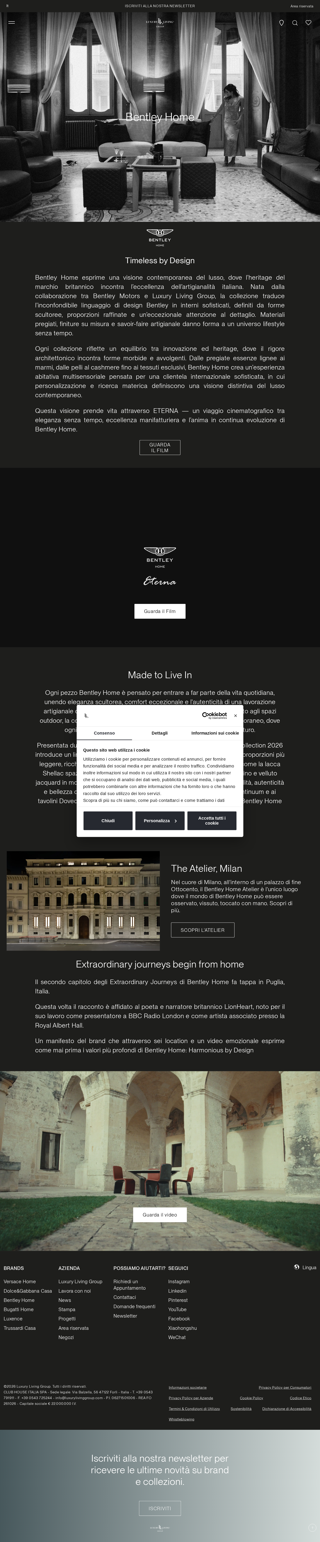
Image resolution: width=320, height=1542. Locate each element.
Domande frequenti (135, 1306)
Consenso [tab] (104, 733)
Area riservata (74, 1328)
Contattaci (125, 1297)
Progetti (67, 1318)
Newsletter (125, 1316)
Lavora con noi (75, 1291)
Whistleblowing (182, 1419)
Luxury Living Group (80, 1281)
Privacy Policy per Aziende (191, 1398)
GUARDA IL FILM (159, 447)
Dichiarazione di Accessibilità (286, 1409)
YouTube (177, 1309)
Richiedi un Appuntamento (130, 1285)
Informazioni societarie (188, 1387)
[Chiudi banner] (235, 715)
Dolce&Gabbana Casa (28, 1291)
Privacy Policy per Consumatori (285, 1387)
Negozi (66, 1337)
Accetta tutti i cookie (212, 821)
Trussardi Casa (20, 1328)
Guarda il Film (160, 611)
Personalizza (157, 820)
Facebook (179, 1318)
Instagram (179, 1281)
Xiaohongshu (182, 1328)
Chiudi (108, 820)
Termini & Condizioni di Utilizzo (194, 1409)
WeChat (177, 1337)
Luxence (13, 1318)
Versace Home (20, 1281)
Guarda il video (160, 1215)
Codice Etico (300, 1398)
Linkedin (177, 1291)
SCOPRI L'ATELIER (203, 930)
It (7, 6)
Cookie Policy (251, 1398)
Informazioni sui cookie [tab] (215, 733)
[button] (11, 23)
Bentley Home (19, 1300)
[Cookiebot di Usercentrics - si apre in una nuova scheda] (210, 715)
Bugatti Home (19, 1309)
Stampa (67, 1309)
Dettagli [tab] (160, 733)
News (65, 1300)
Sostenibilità (241, 1409)
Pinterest (178, 1300)
